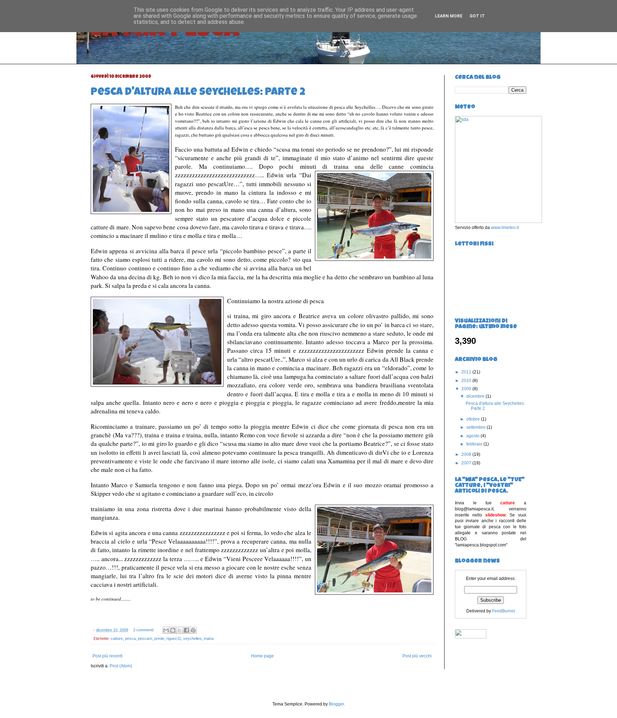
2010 (466, 380)
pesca (130, 638)
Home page (262, 655)
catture (117, 638)
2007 (466, 462)
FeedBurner (503, 610)
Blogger (336, 704)
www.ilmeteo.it (505, 227)
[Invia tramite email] (166, 630)
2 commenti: (144, 630)
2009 (466, 388)
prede (159, 638)
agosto (473, 435)
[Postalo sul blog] (172, 630)
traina (209, 638)
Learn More (448, 16)
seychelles (192, 638)
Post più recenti (107, 655)
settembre (476, 427)
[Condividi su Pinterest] (193, 630)
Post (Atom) (121, 665)
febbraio (474, 444)
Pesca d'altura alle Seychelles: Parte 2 (198, 92)
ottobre (473, 419)
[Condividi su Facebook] (186, 630)
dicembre (476, 396)
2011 (466, 372)
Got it (477, 16)
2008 (466, 454)
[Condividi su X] (179, 630)
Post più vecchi (417, 655)
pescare (145, 638)
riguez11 (173, 638)
